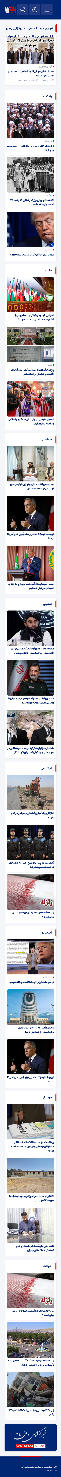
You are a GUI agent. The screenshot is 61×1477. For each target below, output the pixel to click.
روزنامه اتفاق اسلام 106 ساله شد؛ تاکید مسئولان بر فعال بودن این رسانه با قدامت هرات (32, 1146)
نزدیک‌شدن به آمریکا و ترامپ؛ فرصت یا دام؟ (32, 255)
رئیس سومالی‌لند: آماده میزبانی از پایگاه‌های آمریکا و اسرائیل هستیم (31, 586)
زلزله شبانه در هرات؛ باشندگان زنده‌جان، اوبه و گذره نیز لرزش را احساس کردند (31, 1363)
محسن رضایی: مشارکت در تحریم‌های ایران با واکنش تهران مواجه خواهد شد (31, 700)
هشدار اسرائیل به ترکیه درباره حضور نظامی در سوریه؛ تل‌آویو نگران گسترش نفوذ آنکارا (30, 750)
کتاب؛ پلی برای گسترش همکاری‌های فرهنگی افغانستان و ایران (35, 1248)
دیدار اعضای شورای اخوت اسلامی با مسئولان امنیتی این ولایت (30, 73)
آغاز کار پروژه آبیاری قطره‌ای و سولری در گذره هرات (32, 815)
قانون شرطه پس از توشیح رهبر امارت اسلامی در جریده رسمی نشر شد (31, 865)
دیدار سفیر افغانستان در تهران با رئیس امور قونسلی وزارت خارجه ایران (32, 486)
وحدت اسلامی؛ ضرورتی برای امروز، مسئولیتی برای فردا (30, 148)
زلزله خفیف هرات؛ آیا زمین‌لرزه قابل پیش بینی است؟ (33, 914)
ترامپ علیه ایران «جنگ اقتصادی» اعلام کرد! (31, 982)
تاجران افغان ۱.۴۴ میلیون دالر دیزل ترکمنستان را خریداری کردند (36, 1030)
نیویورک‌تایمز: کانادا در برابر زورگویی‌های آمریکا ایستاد (30, 536)
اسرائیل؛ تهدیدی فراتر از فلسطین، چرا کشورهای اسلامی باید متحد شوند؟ (34, 317)
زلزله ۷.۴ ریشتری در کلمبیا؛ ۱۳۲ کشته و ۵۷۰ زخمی (31, 1412)
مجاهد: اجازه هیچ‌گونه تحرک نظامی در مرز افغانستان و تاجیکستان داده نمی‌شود (32, 651)
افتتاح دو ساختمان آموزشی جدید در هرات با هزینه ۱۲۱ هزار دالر (31, 1198)
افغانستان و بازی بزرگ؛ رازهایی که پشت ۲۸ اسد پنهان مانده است (32, 202)
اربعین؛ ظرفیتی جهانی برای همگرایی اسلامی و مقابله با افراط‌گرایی (31, 421)
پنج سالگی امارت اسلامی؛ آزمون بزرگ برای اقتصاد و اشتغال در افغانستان (32, 372)
